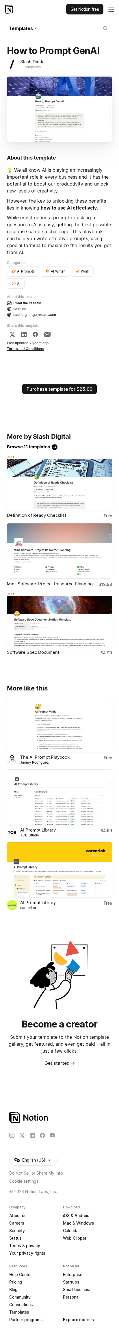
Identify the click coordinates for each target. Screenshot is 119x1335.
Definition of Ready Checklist (36, 515)
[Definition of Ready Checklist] (59, 482)
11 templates (30, 67)
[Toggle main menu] (111, 9)
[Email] (47, 334)
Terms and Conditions (25, 349)
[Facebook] (35, 334)
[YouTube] (52, 1135)
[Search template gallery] (105, 28)
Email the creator (27, 303)
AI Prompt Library (38, 830)
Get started (59, 1063)
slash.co (19, 309)
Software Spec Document (33, 652)
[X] (12, 334)
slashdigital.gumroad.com (34, 314)
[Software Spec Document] (59, 619)
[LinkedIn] (24, 334)
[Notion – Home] (9, 9)
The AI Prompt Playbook (45, 757)
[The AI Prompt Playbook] (59, 724)
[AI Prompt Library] (59, 797)
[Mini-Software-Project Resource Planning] (59, 551)
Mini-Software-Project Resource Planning (50, 583)
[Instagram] (12, 1135)
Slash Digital (33, 61)
